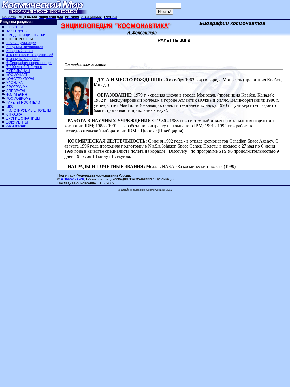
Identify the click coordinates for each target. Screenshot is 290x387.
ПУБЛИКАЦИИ (18, 71)
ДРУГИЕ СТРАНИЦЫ (23, 118)
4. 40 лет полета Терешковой (29, 55)
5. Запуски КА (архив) (23, 59)
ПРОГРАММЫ (17, 87)
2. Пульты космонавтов (24, 47)
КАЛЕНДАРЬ (16, 31)
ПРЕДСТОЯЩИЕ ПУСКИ (26, 35)
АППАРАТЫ (15, 91)
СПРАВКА (14, 114)
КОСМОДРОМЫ (19, 99)
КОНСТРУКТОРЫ (20, 79)
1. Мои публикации (21, 43)
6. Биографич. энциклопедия (29, 63)
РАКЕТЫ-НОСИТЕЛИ (23, 103)
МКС (10, 107)
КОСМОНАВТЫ (18, 75)
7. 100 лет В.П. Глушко (24, 67)
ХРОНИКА (14, 83)
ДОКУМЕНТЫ (17, 122)
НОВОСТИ (14, 27)
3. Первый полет (19, 51)
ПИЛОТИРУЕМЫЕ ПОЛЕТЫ (28, 110)
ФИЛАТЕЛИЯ (16, 95)
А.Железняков (72, 179)
